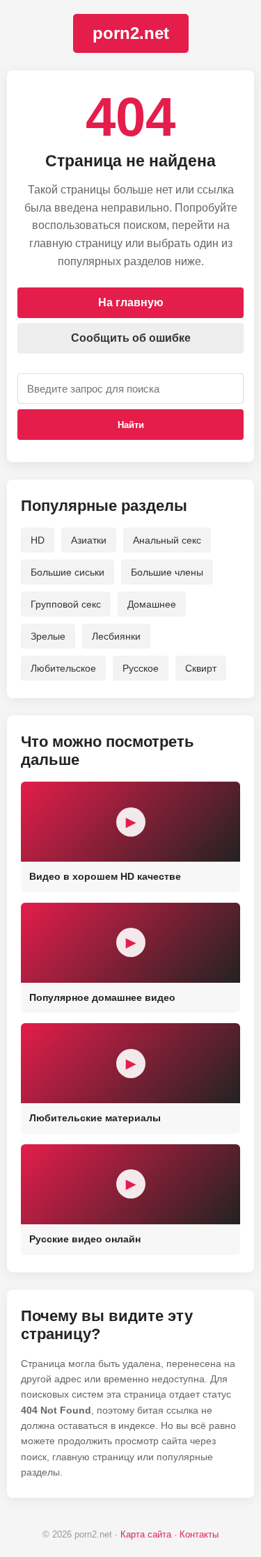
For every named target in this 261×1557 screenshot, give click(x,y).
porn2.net (131, 33)
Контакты (199, 1534)
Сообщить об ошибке (131, 338)
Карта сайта (145, 1534)
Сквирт (200, 668)
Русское (140, 668)
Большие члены (167, 572)
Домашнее (151, 604)
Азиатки (88, 540)
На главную (131, 302)
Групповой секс (66, 604)
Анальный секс (167, 540)
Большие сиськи (67, 572)
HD (38, 540)
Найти (131, 425)
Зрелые (48, 636)
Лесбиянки (116, 636)
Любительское (63, 668)
